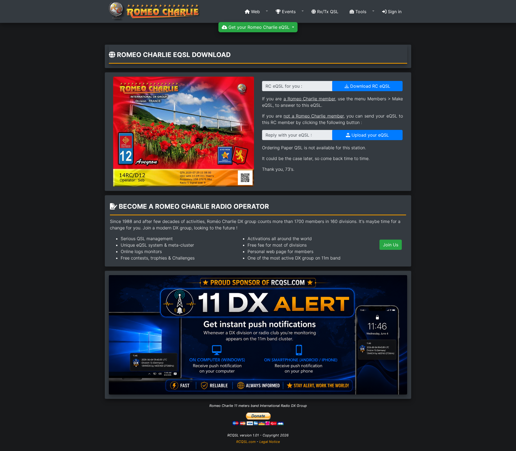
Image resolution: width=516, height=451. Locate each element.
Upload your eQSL (369, 135)
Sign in (394, 11)
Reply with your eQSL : (289, 135)
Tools (360, 11)
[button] (254, 11)
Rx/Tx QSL (327, 11)
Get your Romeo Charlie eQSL (259, 27)
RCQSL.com (246, 442)
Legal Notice (269, 442)
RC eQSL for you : (284, 86)
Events (288, 11)
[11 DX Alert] (258, 334)
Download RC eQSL (369, 86)
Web (255, 11)
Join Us (390, 244)
